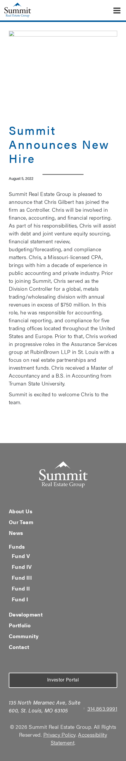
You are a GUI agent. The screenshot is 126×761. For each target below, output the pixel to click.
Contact (19, 646)
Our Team (21, 522)
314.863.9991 (102, 708)
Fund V (21, 555)
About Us (20, 511)
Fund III (22, 577)
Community (23, 636)
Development (26, 614)
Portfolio (19, 625)
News (16, 532)
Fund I (20, 599)
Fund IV (22, 566)
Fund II (21, 588)
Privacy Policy (59, 734)
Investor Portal (63, 680)
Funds (17, 546)
